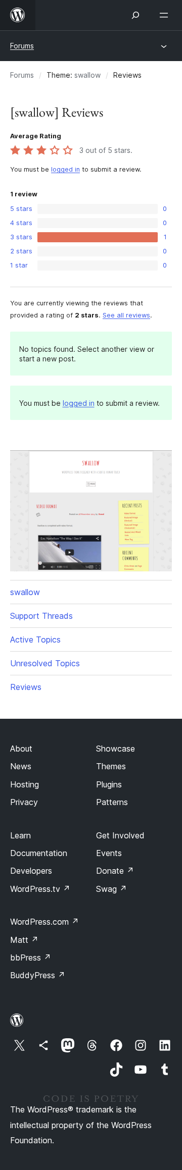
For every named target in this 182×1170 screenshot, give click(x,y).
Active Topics (35, 639)
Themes (111, 766)
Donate (115, 871)
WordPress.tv (40, 889)
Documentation (38, 853)
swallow (87, 75)
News (20, 766)
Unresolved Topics (45, 663)
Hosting (24, 784)
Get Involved (120, 835)
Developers (31, 871)
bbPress (30, 957)
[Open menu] (166, 15)
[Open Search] (135, 15)
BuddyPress (37, 975)
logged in (65, 169)
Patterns (112, 802)
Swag (111, 889)
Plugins (109, 784)
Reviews (25, 687)
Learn (20, 835)
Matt (24, 940)
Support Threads (41, 616)
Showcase (115, 748)
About (21, 748)
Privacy (24, 802)
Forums (22, 45)
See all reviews (126, 315)
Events (109, 853)
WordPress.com (44, 922)
